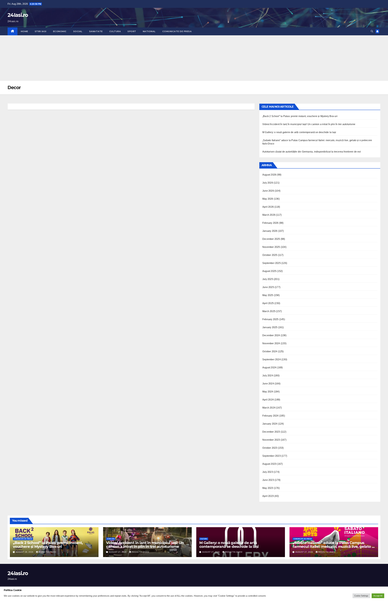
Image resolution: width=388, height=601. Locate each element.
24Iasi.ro (18, 15)
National (149, 31)
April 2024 (268, 399)
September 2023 (271, 456)
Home (24, 31)
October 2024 (269, 351)
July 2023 (267, 472)
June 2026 (268, 190)
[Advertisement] (194, 58)
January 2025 (269, 327)
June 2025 (268, 287)
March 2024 (268, 407)
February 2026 (270, 223)
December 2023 (271, 431)
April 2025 (268, 303)
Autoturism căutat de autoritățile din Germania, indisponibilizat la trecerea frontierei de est (311, 151)
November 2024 (271, 343)
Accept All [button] (377, 596)
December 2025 (271, 239)
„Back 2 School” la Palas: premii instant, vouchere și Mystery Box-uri (300, 116)
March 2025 (268, 311)
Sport (131, 31)
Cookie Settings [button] (361, 596)
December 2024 (271, 335)
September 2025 (271, 263)
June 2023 (268, 480)
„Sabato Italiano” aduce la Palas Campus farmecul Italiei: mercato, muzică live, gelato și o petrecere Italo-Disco (333, 546)
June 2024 (268, 383)
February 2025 (270, 319)
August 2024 (269, 367)
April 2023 (268, 496)
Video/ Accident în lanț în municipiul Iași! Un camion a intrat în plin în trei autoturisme (308, 124)
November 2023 (271, 440)
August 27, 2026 (118, 552)
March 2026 (268, 215)
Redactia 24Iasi (47, 552)
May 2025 (267, 295)
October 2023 (269, 448)
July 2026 (267, 182)
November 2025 (271, 247)
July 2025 (267, 279)
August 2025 (269, 271)
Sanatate (96, 31)
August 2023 (269, 464)
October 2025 (269, 255)
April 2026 (268, 207)
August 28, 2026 (25, 552)
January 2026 (269, 231)
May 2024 (267, 391)
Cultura (115, 31)
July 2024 (267, 375)
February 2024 (270, 415)
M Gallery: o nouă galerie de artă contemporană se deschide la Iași (299, 132)
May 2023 (267, 488)
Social (77, 31)
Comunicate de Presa (177, 31)
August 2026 (269, 174)
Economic (60, 31)
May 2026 (267, 199)
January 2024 (269, 423)
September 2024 (271, 359)
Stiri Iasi (40, 31)
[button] (372, 31)
